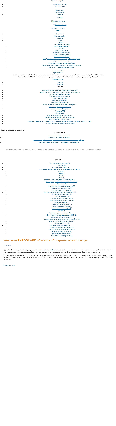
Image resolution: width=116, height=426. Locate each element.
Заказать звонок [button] (58, 79)
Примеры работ (59, 36)
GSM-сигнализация (61, 50)
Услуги (60, 40)
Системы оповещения (61, 57)
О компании (60, 34)
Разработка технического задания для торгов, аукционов (62, 65)
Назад (60, 42)
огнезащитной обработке (47, 250)
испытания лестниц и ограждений (58, 137)
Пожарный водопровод (62, 44)
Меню (58, 30)
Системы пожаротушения (61, 55)
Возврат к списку (9, 265)
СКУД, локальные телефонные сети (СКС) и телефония (61, 59)
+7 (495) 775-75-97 (58, 28)
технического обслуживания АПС (58, 135)
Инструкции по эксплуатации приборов (61, 63)
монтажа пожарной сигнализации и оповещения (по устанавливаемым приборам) (59, 140)
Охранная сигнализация (61, 61)
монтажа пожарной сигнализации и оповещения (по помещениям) (59, 142)
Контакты (60, 38)
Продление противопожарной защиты (61, 67)
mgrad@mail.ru (58, 73)
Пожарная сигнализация (61, 52)
